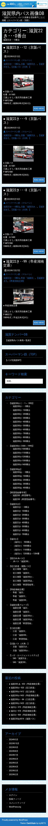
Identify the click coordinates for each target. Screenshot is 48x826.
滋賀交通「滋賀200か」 (23, 615)
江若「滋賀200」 (20, 635)
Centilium (31, 823)
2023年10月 (14, 743)
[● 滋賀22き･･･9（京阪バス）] (24, 153)
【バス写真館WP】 (13, 360)
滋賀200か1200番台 (21, 456)
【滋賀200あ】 (15, 469)
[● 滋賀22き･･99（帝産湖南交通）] (24, 296)
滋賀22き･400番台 (21, 522)
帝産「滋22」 (19, 592)
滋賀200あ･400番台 (21, 487)
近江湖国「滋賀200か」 (23, 577)
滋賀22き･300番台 (21, 518)
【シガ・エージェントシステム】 (24, 655)
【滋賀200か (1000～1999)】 (21, 446)
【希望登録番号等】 (18, 492)
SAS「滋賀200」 (20, 662)
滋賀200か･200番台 (21, 414)
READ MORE (39, 108)
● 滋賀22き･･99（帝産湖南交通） (23, 263)
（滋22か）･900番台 (22, 542)
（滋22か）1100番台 (22, 549)
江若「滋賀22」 (20, 631)
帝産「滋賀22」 (28, 278)
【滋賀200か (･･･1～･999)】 (21, 403)
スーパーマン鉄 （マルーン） (19, 60)
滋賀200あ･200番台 (21, 480)
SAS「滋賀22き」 (21, 658)
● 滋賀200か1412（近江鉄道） (22, 691)
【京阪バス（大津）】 (21, 67)
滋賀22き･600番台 (21, 530)
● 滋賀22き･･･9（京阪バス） (22, 121)
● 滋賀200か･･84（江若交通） (22, 699)
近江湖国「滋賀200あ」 (23, 581)
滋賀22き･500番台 (21, 526)
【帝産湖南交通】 (17, 281)
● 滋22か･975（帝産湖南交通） (23, 707)
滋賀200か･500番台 (21, 425)
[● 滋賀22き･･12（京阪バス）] (24, 82)
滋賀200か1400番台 (21, 464)
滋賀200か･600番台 (21, 429)
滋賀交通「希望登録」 (23, 623)
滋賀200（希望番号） (22, 495)
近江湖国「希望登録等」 (24, 584)
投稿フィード (15, 799)
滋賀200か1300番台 (21, 460)
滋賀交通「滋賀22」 (22, 612)
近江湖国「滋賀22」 (22, 573)
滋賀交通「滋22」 (21, 608)
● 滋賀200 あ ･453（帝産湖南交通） (25, 684)
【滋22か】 (14, 539)
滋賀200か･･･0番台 (21, 406)
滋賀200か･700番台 (21, 433)
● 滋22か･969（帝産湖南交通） (23, 715)
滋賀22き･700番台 (21, 534)
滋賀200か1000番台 (21, 449)
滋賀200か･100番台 (21, 410)
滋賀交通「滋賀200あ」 (23, 619)
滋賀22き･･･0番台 (12, 64)
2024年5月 (13, 739)
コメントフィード (17, 803)
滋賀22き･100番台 (21, 511)
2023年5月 (13, 763)
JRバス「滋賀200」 (21, 561)
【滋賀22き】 (15, 504)
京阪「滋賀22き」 (29, 64)
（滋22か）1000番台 (22, 546)
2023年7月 (13, 755)
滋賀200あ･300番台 (21, 484)
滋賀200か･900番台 (21, 441)
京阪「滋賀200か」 (21, 650)
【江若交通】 (15, 628)
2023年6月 (13, 759)
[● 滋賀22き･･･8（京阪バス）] (24, 225)
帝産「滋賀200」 (20, 600)
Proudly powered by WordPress (15, 820)
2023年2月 (13, 774)
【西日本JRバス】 (17, 558)
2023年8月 (13, 751)
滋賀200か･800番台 (21, 437)
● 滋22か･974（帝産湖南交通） (23, 711)
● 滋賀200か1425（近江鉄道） (22, 703)
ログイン (13, 795)
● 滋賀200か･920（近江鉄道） (22, 687)
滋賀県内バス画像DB (23, 13)
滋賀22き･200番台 (21, 515)
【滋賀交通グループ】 (19, 605)
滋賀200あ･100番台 (21, 476)
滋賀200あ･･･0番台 (21, 472)
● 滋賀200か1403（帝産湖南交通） (24, 695)
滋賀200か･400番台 (21, 421)
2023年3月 (13, 770)
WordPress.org (15, 807)
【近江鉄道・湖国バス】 (20, 566)
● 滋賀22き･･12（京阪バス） (22, 49)
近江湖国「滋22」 (21, 569)
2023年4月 (13, 766)
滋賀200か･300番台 (21, 418)
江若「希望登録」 (21, 639)
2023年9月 (13, 747)
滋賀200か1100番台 (21, 453)
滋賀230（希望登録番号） (24, 499)
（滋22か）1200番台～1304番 (26, 553)
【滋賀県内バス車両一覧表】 (18, 340)
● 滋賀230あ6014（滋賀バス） (22, 719)
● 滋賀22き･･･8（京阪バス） (22, 192)
